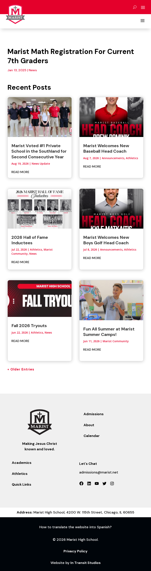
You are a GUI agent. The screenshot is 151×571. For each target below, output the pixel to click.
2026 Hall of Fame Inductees (29, 240)
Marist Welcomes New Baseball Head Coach (106, 148)
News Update (41, 163)
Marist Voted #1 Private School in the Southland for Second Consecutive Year (39, 151)
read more (20, 172)
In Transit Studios (85, 562)
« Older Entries (20, 369)
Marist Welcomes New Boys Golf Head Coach (106, 240)
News (33, 70)
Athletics (36, 249)
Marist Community (116, 341)
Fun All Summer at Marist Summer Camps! (108, 331)
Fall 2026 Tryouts (29, 325)
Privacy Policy (75, 551)
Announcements (113, 158)
